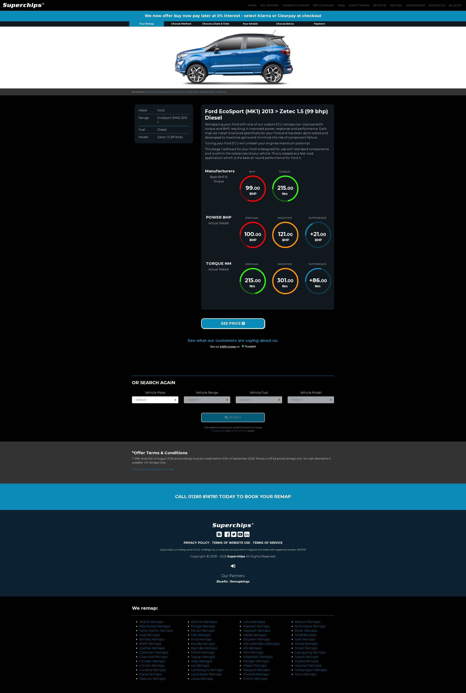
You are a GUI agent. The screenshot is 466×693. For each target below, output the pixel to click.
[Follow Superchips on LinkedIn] (246, 535)
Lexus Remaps (202, 678)
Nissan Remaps (254, 665)
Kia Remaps (200, 665)
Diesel (204, 91)
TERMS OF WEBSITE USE (231, 542)
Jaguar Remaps (203, 657)
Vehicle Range (207, 392)
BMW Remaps (150, 644)
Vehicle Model (311, 392)
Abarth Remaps (151, 622)
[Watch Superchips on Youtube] (240, 535)
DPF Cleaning (323, 5)
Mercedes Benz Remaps (261, 644)
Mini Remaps (253, 652)
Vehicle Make (155, 392)
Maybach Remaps (256, 630)
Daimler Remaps (204, 622)
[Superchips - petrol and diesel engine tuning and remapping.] (233, 525)
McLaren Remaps (256, 639)
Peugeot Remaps (256, 670)
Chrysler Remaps (152, 661)
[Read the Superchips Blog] (219, 535)
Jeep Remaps (201, 661)
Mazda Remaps (254, 635)
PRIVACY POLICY (196, 542)
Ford (172, 91)
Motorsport (415, 5)
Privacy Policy (219, 430)
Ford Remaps (201, 639)
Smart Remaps (306, 648)
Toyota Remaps (306, 661)
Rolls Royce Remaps (310, 626)
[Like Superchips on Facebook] (227, 535)
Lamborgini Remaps (207, 670)
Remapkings (240, 581)
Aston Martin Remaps (156, 630)
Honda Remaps (203, 644)
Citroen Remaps (151, 665)
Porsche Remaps (256, 674)
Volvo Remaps (305, 674)
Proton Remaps (255, 678)
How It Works (359, 5)
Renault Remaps (307, 622)
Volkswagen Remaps (311, 670)
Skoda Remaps (306, 644)
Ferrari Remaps (202, 630)
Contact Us (437, 5)
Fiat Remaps (200, 635)
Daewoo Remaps (152, 678)
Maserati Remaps (256, 626)
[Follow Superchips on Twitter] (233, 535)
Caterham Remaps (153, 652)
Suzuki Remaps (306, 657)
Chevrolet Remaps (153, 657)
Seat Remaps (305, 639)
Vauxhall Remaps (308, 665)
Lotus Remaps (254, 622)
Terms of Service (239, 430)
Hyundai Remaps (204, 648)
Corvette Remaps (152, 670)
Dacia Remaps (150, 674)
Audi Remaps (149, 635)
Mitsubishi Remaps (258, 657)
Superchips (236, 556)
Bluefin (455, 5)
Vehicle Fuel (259, 392)
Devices (396, 5)
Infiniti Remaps (202, 652)
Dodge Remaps (203, 626)
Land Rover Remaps (206, 674)
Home (252, 5)
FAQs (341, 5)
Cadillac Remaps (152, 648)
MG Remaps (252, 648)
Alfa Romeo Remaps (154, 626)
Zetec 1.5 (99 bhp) (217, 91)
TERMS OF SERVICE (268, 542)
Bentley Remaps (151, 639)
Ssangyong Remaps (310, 652)
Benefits (379, 5)
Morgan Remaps (256, 661)
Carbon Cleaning (295, 5)
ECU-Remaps (161, 91)
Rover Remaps (306, 630)
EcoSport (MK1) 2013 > (188, 91)
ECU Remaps (269, 5)
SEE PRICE (231, 323)
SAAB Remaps (305, 635)
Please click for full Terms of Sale (153, 469)
